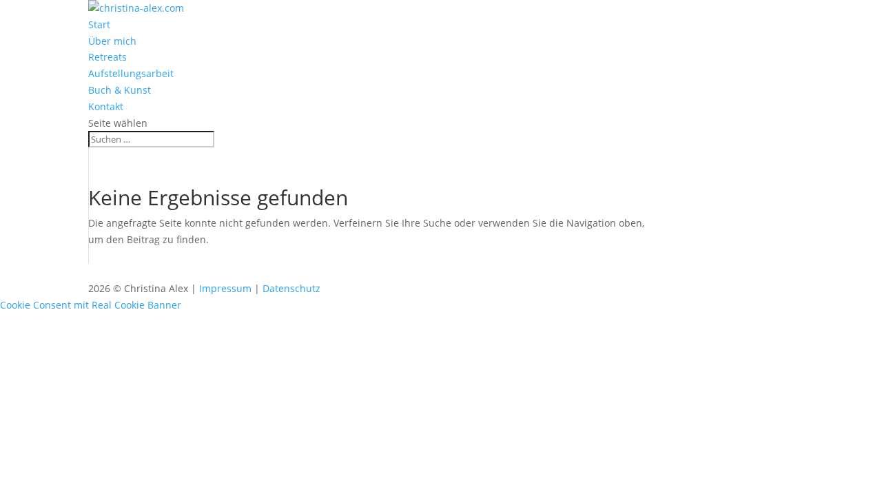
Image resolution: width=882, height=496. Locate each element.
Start (99, 24)
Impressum (225, 288)
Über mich (112, 41)
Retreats (107, 56)
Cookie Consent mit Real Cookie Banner (90, 304)
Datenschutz (291, 288)
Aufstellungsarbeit (131, 73)
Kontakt (105, 106)
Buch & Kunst (119, 89)
